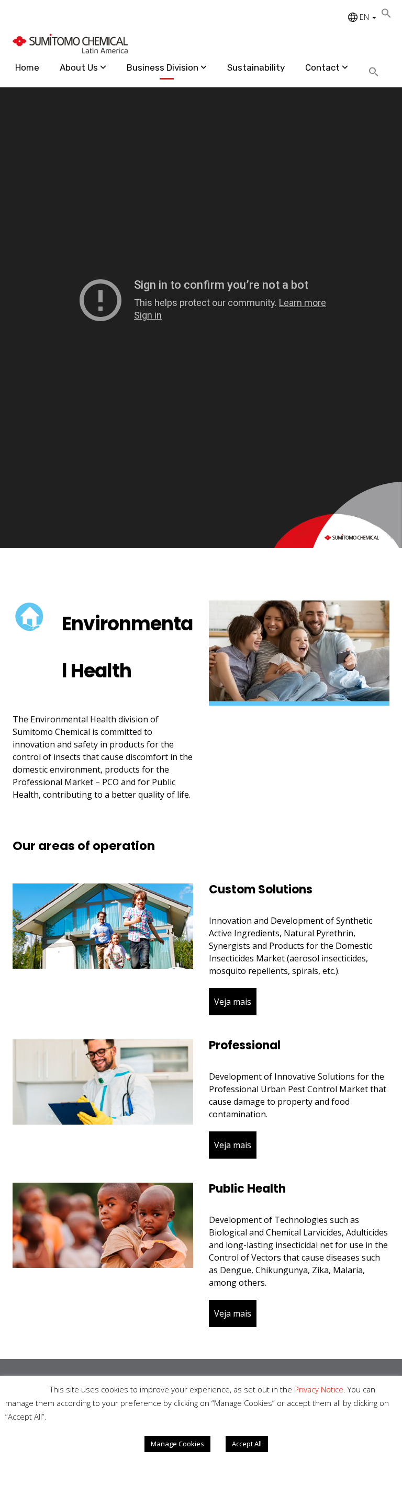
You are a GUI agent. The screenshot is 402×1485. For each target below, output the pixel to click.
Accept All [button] (247, 1443)
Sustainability (256, 67)
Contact (322, 67)
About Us (79, 67)
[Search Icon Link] (377, 72)
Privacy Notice (318, 1389)
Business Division (162, 67)
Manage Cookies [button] (177, 1443)
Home (27, 67)
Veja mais (232, 1001)
